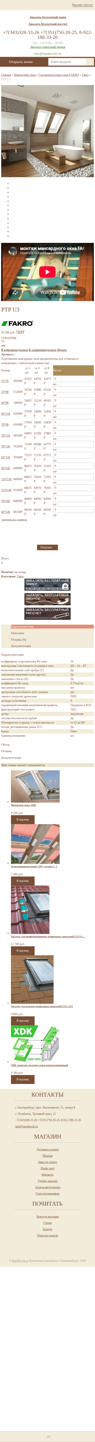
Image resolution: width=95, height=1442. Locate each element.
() (48, 1436)
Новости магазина (48, 1216)
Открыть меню (21, 62)
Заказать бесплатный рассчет (47, 24)
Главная (6, 75)
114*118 (6, 479)
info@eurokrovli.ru (47, 54)
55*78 (5, 381)
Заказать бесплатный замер (48, 17)
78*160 (5, 501)
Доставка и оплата (48, 1149)
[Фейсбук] (57, 1244)
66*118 (5, 413)
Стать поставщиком (47, 1193)
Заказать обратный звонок (48, 47)
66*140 (5, 512)
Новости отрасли (47, 1235)
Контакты (47, 1174)
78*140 (5, 446)
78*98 (5, 424)
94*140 (5, 468)
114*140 (6, 490)
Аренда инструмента (47, 1187)
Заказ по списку (47, 1162)
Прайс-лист (48, 1168)
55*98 (5, 392)
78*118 (5, 435)
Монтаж (48, 1155)
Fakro (85, 75)
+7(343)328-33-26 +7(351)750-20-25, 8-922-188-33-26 (47, 35)
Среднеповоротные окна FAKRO (58, 75)
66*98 (5, 403)
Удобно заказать (47, 1181)
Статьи (47, 1223)
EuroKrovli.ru (20, 1260)
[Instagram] (37, 1244)
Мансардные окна (25, 75)
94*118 (5, 457)
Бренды (47, 1229)
